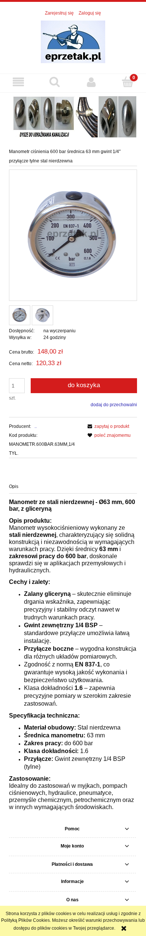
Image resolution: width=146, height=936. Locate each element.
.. (35, 426)
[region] (73, 115)
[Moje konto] (91, 82)
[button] (18, 82)
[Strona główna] (73, 41)
